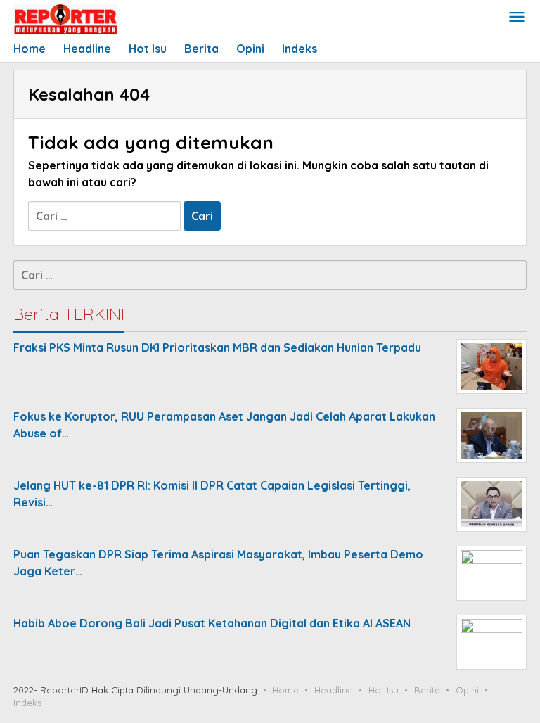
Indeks (27, 702)
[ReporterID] (65, 18)
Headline (333, 690)
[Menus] (517, 18)
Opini (467, 690)
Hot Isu (383, 690)
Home (285, 690)
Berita (427, 690)
